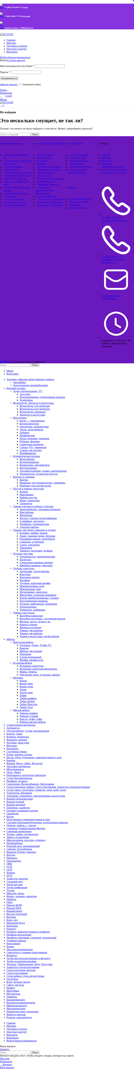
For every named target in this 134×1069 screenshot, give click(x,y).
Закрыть (4, 1049)
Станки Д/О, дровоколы (33, 447)
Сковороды (26, 503)
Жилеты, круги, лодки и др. (35, 621)
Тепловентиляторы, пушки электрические (43, 471)
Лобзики (24, 432)
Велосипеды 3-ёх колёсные (35, 406)
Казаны (24, 491)
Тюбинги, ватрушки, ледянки (36, 550)
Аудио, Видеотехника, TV (27, 391)
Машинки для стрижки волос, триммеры (42, 482)
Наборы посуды (28, 497)
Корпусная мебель (23, 642)
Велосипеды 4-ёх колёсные (35, 408)
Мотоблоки (26, 515)
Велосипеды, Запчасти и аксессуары (33, 403)
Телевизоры (26, 400)
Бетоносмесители (29, 423)
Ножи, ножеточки (30, 500)
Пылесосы (25, 559)
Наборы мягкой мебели (33, 722)
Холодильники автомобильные (30, 385)
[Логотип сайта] (7, 34)
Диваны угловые (29, 716)
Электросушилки (29, 527)
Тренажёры (26, 547)
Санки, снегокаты (30, 544)
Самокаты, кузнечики (32, 541)
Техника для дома (23, 553)
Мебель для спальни (31, 651)
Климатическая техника (26, 456)
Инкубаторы (27, 512)
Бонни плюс (26, 686)
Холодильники (28, 606)
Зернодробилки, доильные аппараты (40, 509)
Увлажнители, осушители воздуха (39, 473)
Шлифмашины (28, 453)
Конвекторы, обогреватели (35, 465)
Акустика (25, 394)
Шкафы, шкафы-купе (31, 660)
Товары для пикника (31, 630)
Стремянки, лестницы (32, 521)
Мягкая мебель (21, 710)
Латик (23, 689)
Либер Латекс (27, 701)
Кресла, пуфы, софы (31, 719)
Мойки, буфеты (28, 671)
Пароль (5, 72)
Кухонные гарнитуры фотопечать (38, 668)
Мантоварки (27, 494)
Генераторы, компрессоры (34, 426)
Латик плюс (26, 692)
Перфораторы (27, 435)
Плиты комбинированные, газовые (39, 598)
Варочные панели (30, 577)
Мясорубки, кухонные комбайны (38, 595)
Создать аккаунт (16, 60)
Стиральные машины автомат (36, 562)
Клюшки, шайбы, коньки (34, 533)
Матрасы (18, 677)
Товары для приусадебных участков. (33, 506)
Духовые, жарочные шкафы (35, 583)
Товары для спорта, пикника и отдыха (34, 530)
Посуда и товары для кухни (28, 488)
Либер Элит (26, 707)
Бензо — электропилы (32, 420)
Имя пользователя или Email (17, 66)
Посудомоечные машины (34, 600)
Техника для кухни (23, 568)
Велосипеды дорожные (33, 411)
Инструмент (20, 417)
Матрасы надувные (30, 627)
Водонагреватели (29, 462)
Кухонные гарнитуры (32, 665)
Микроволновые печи (32, 586)
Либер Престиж (28, 704)
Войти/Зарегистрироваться (22, 1040)
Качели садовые (28, 624)
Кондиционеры (28, 468)
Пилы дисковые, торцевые (34, 438)
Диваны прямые (29, 713)
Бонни (23, 680)
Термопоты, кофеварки (32, 609)
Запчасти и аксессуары (32, 414)
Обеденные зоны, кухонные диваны (40, 674)
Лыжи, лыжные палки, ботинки (37, 535)
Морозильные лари (30, 589)
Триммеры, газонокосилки (34, 524)
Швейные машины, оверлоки (36, 565)
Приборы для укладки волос (35, 485)
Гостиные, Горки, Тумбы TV (35, 645)
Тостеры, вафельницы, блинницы (38, 603)
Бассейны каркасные (31, 615)
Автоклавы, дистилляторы (34, 571)
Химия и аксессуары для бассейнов (39, 636)
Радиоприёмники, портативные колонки (42, 397)
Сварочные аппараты (31, 444)
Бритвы (24, 479)
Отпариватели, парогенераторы (37, 556)
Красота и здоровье (24, 476)
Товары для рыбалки (31, 633)
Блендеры (25, 574)
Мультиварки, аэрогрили (33, 592)
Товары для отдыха (23, 612)
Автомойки (19, 382)
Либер (23, 695)
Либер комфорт (28, 698)
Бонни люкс (26, 683)
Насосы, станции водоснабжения (38, 518)
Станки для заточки (31, 450)
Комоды (24, 648)
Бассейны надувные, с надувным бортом (42, 618)
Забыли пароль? (9, 84)
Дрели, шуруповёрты (31, 429)
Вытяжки (25, 580)
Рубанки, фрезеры (30, 441)
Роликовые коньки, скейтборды (37, 538)
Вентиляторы (27, 459)
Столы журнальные (31, 657)
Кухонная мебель (22, 663)
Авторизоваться (9, 78)
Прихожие (25, 654)
